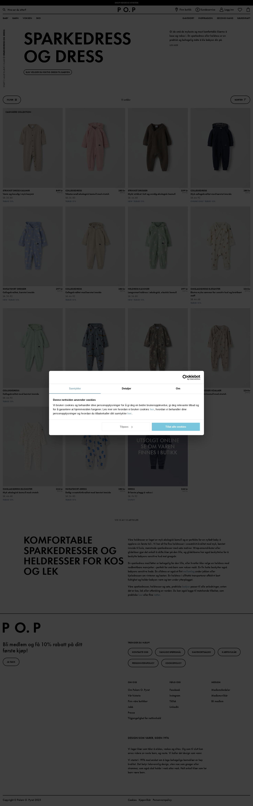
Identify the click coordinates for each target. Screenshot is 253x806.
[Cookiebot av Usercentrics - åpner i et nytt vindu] (185, 377)
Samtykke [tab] (75, 388)
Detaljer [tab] (126, 388)
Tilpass (124, 426)
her (152, 409)
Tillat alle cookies (175, 426)
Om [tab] (178, 388)
